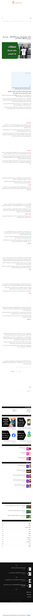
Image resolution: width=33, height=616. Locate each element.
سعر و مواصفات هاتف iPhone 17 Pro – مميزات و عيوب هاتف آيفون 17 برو (15, 579)
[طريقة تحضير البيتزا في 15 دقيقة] (28, 471)
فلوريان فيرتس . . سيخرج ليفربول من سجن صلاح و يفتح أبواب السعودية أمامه (15, 505)
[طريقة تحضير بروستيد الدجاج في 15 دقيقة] (28, 486)
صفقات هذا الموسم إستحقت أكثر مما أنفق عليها (22, 88)
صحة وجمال (16, 541)
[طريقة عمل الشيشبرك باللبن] (28, 466)
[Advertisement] (16, 10)
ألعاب (16, 523)
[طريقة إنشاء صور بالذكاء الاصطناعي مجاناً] (9, 422)
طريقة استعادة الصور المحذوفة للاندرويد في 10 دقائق (18, 567)
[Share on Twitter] (13, 371)
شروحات (16, 539)
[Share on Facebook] (14, 371)
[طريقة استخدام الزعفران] (28, 448)
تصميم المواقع (29, 592)
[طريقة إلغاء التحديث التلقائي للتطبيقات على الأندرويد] (24, 422)
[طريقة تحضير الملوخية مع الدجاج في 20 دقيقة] (28, 481)
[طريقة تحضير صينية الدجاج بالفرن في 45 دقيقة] (28, 476)
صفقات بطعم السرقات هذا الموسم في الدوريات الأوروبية (21, 87)
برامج (16, 529)
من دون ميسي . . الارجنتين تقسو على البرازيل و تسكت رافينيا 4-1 (16, 510)
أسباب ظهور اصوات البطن (21, 457)
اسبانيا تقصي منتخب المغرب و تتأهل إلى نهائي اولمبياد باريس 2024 (16, 515)
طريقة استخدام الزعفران (22, 447)
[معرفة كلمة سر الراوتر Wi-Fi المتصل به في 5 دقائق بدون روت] (28, 574)
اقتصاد (16, 525)
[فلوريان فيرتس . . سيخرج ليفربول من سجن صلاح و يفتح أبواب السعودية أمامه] (28, 506)
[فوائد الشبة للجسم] (28, 453)
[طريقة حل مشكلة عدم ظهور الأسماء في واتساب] (24, 435)
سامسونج (16, 537)
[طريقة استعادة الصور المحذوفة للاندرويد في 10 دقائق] (28, 569)
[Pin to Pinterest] (12, 371)
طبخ (16, 543)
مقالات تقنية (29, 596)
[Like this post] (16, 371)
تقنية (16, 531)
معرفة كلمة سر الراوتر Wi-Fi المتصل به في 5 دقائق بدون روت (17, 572)
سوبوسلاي (27, 236)
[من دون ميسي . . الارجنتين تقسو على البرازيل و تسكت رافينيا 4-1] (28, 511)
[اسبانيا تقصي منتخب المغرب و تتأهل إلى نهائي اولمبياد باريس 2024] (28, 516)
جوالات (16, 533)
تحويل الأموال (29, 594)
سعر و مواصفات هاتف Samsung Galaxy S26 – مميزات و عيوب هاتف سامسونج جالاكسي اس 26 (14, 585)
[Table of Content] (29, 86)
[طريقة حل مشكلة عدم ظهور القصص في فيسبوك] (9, 435)
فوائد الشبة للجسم (23, 452)
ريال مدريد (21, 103)
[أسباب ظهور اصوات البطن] (28, 458)
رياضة (30, 35)
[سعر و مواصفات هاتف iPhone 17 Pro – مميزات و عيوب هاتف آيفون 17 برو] (28, 581)
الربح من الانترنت (16, 527)
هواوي (16, 545)
